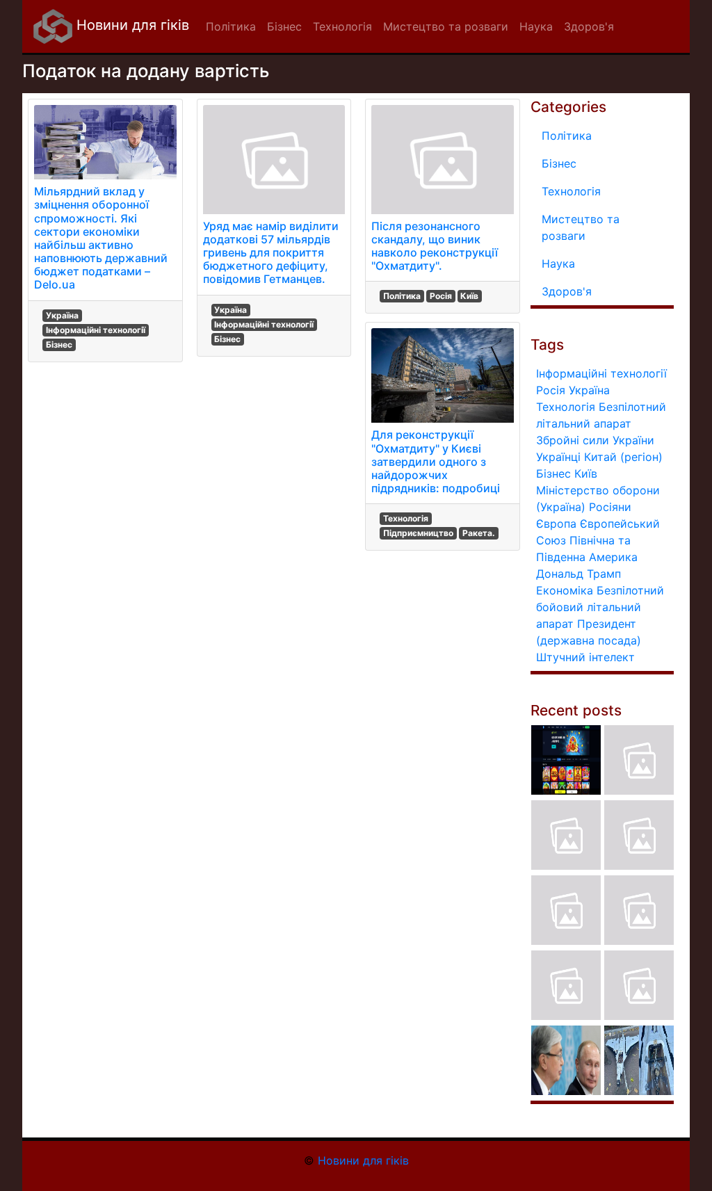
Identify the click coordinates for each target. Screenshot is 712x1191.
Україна (62, 315)
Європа (556, 523)
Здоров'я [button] (589, 26)
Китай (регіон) (623, 457)
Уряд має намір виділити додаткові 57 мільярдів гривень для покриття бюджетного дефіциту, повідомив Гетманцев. (271, 252)
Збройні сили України (595, 440)
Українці (558, 457)
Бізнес (59, 344)
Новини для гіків (130, 25)
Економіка (564, 590)
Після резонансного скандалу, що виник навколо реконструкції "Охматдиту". (434, 246)
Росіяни (610, 507)
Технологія (405, 518)
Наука (558, 263)
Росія (441, 296)
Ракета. (478, 533)
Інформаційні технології (95, 330)
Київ (469, 296)
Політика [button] (231, 26)
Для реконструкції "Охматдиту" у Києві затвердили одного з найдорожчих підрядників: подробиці (435, 461)
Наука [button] (536, 26)
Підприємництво (418, 533)
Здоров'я (567, 291)
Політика (402, 296)
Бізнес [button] (284, 26)
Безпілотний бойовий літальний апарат (600, 607)
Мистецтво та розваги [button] (445, 26)
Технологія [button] (342, 26)
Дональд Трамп (578, 574)
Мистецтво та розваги (581, 227)
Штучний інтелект (585, 657)
